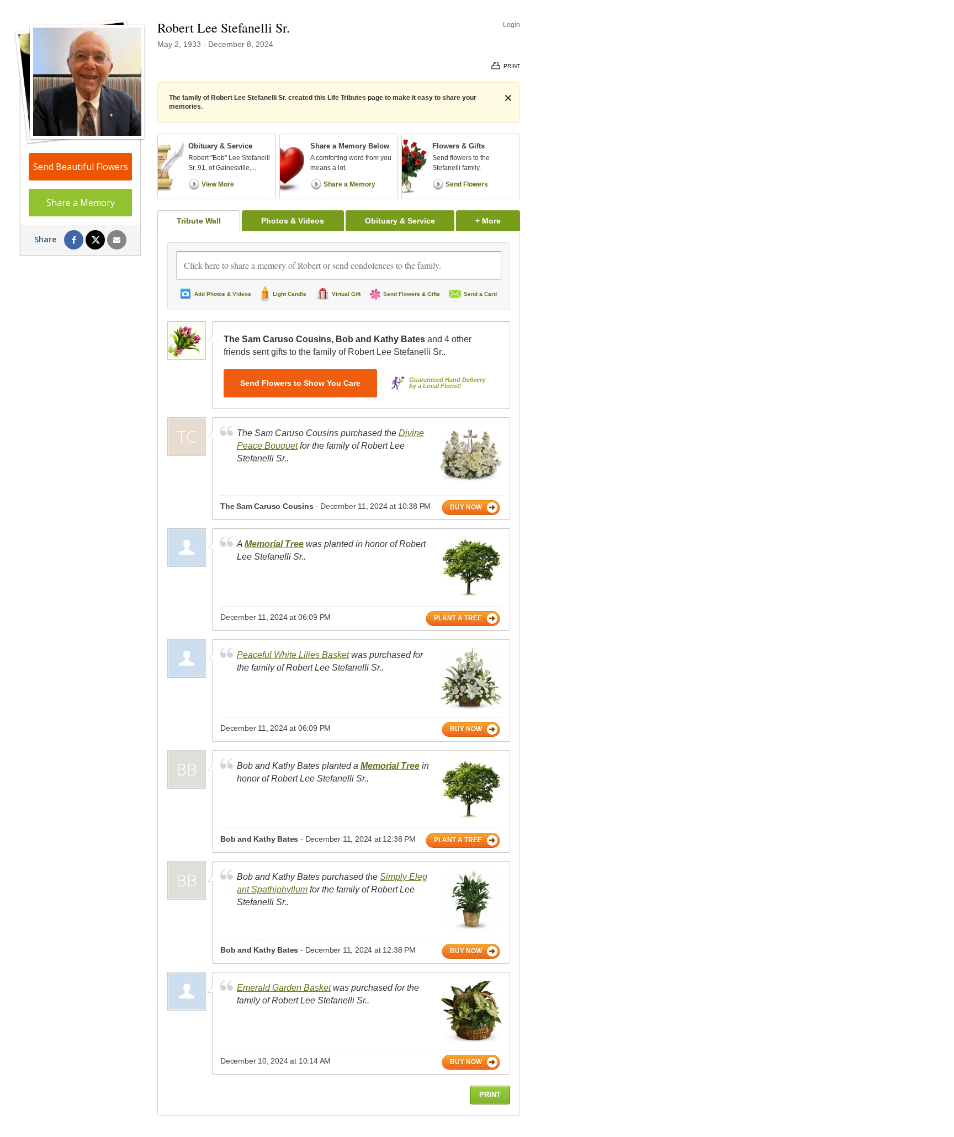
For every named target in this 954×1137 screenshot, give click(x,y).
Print (490, 1095)
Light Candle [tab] (289, 294)
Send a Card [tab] (480, 294)
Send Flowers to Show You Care (300, 383)
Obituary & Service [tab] (400, 220)
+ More (497, 220)
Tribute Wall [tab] (199, 220)
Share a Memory (80, 202)
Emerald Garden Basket (284, 987)
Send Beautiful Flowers (80, 167)
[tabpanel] (338, 673)
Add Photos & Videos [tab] (222, 294)
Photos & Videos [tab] (292, 220)
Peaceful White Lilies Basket (293, 655)
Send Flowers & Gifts (411, 294)
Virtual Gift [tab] (346, 294)
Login (511, 25)
